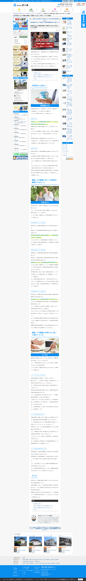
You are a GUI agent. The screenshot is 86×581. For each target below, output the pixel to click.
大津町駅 (18, 551)
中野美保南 (47, 559)
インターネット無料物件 (28, 570)
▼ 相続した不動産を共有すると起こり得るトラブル (42, 76)
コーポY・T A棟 (17, 141)
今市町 (67, 550)
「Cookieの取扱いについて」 (64, 579)
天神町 (33, 559)
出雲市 (20, 550)
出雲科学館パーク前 (32, 563)
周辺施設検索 (37, 572)
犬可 (24, 573)
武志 (38, 563)
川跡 (46, 563)
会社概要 (15, 568)
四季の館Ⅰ (16, 137)
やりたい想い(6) (65, 151)
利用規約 (15, 572)
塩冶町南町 (56, 559)
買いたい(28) (65, 146)
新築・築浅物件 (27, 567)
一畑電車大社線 (37, 561)
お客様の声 (37, 568)
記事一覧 (45, 21)
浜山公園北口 (52, 563)
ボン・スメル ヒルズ (18, 149)
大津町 (24, 559)
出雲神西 (57, 563)
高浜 (40, 563)
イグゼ (15, 118)
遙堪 (49, 563)
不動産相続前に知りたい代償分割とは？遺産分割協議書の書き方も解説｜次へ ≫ (45, 22)
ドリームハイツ (17, 133)
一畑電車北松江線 (26, 561)
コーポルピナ (16, 145)
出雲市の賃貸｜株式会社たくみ (48, 567)
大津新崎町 (23, 550)
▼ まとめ (35, 78)
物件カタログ (16, 575)
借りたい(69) (65, 144)
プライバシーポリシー (18, 570)
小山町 (43, 559)
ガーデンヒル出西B (18, 129)
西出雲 (43, 563)
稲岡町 (30, 559)
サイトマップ (16, 573)
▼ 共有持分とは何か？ (37, 72)
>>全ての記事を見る (69, 157)
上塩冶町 (52, 550)
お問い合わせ (37, 567)
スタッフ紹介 (37, 570)
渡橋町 (27, 559)
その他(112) (65, 155)
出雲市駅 (48, 551)
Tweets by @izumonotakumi (18, 104)
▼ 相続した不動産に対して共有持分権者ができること (43, 74)
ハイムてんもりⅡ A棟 (18, 114)
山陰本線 (31, 561)
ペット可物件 (26, 568)
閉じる (80, 579)
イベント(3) (65, 153)
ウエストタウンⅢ (17, 125)
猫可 (24, 572)
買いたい (35, 29)
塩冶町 (37, 559)
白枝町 (40, 559)
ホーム (15, 567)
